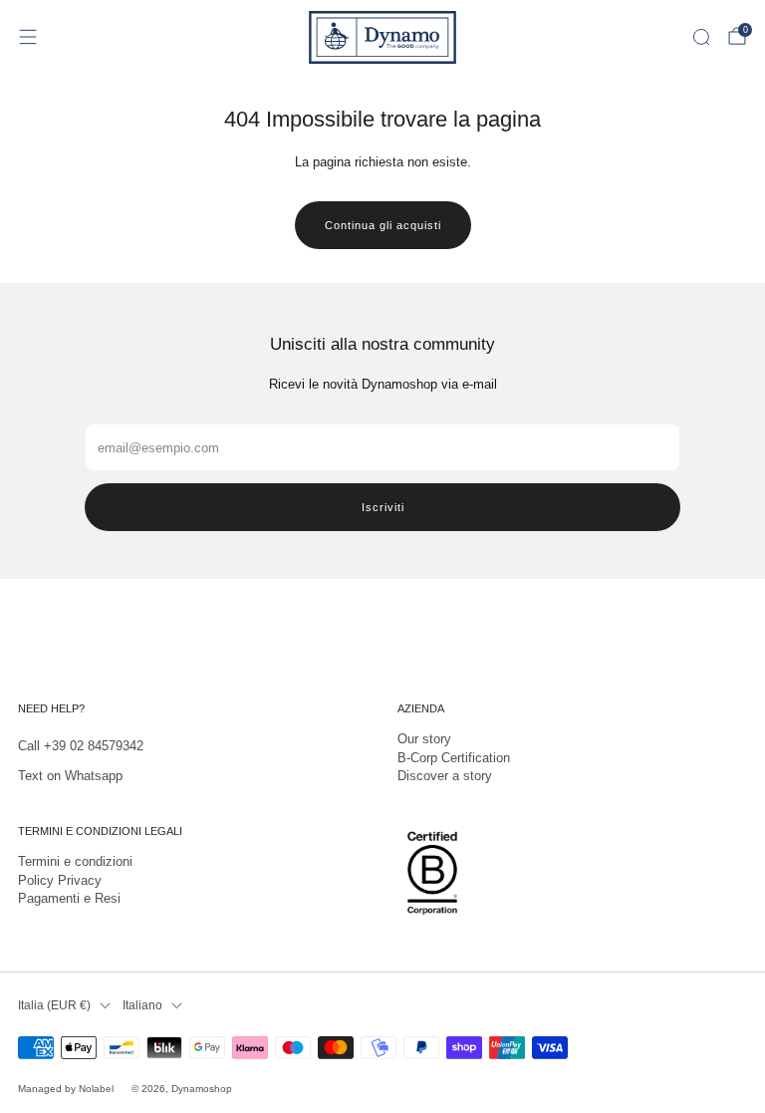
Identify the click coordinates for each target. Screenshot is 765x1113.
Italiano (142, 1004)
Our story (424, 738)
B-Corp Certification (453, 757)
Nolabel (96, 1088)
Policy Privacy (60, 880)
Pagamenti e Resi (69, 898)
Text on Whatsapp (70, 775)
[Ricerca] (701, 37)
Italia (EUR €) (54, 1004)
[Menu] (28, 37)
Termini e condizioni (75, 861)
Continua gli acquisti (383, 225)
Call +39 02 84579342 (80, 745)
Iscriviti (383, 507)
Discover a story (444, 775)
